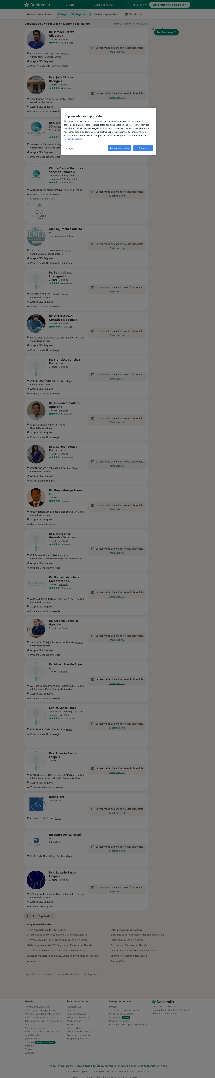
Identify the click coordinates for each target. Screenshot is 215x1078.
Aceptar (143, 148)
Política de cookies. (73, 139)
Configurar (69, 148)
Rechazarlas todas (120, 148)
